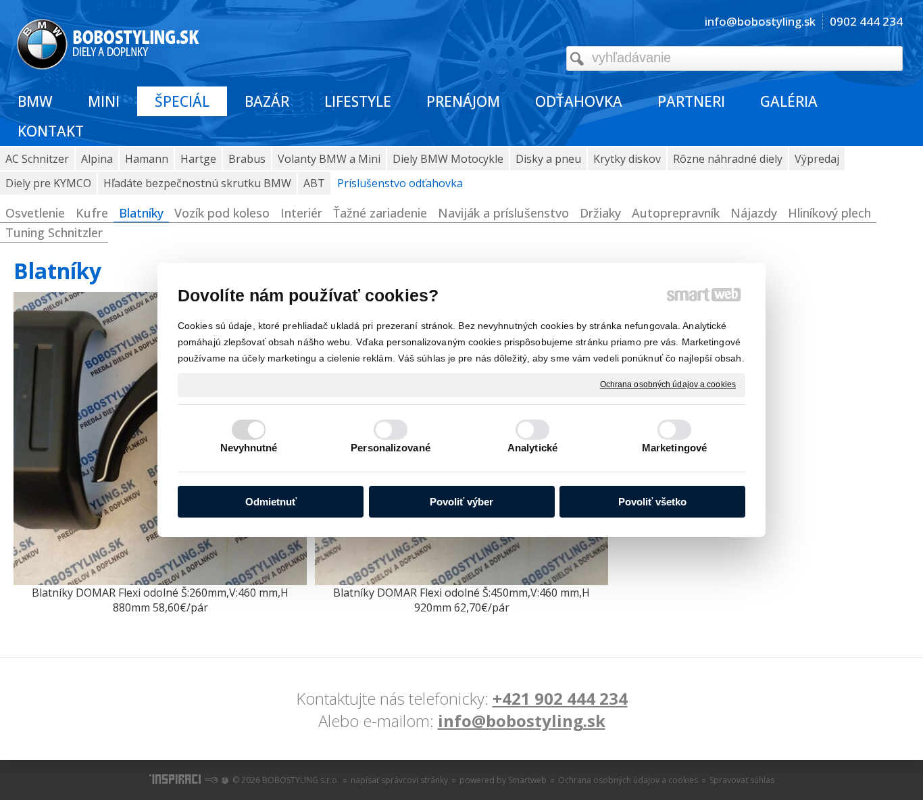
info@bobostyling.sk (521, 720)
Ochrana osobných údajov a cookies (668, 384)
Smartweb (527, 780)
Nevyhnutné (249, 447)
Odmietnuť (271, 501)
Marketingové (674, 447)
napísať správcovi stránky (399, 780)
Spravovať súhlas (741, 780)
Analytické (532, 447)
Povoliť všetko (652, 501)
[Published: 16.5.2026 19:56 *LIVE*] (211, 780)
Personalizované (390, 447)
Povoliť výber (461, 501)
